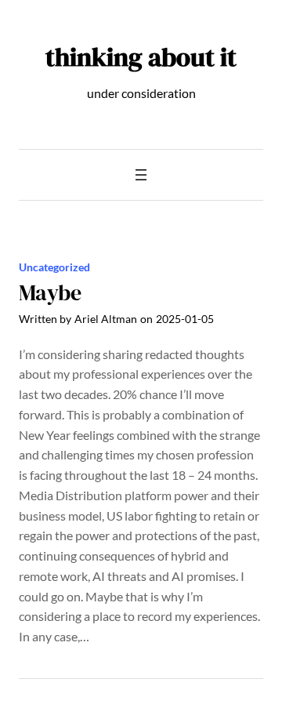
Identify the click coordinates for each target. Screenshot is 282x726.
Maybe (50, 293)
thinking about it (141, 56)
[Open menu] (141, 174)
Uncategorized (54, 267)
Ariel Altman (105, 318)
